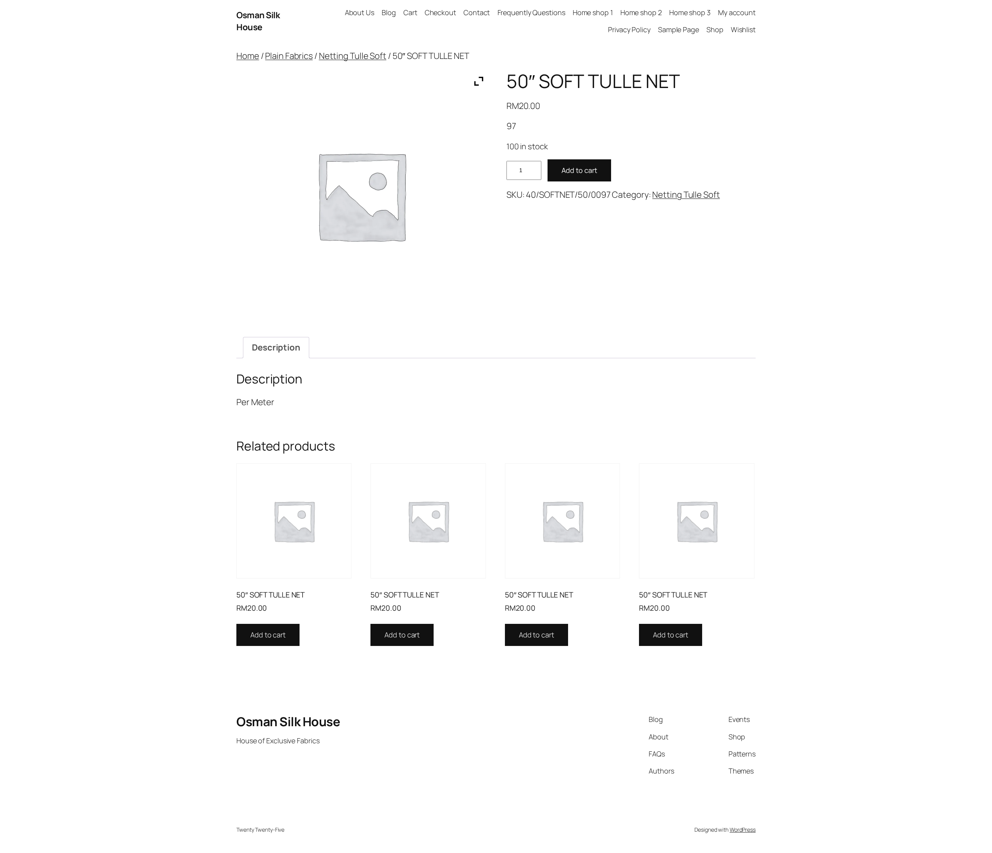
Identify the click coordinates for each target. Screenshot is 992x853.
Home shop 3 (690, 12)
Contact (476, 12)
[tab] (276, 347)
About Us (359, 12)
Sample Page (678, 29)
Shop (714, 29)
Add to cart (579, 170)
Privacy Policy (629, 29)
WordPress (743, 829)
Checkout (440, 12)
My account (737, 12)
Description (276, 347)
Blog (389, 12)
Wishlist (743, 29)
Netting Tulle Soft (352, 56)
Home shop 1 (593, 12)
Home (247, 56)
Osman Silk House (258, 21)
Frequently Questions (531, 12)
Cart (410, 12)
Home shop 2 (641, 12)
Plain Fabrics (289, 56)
